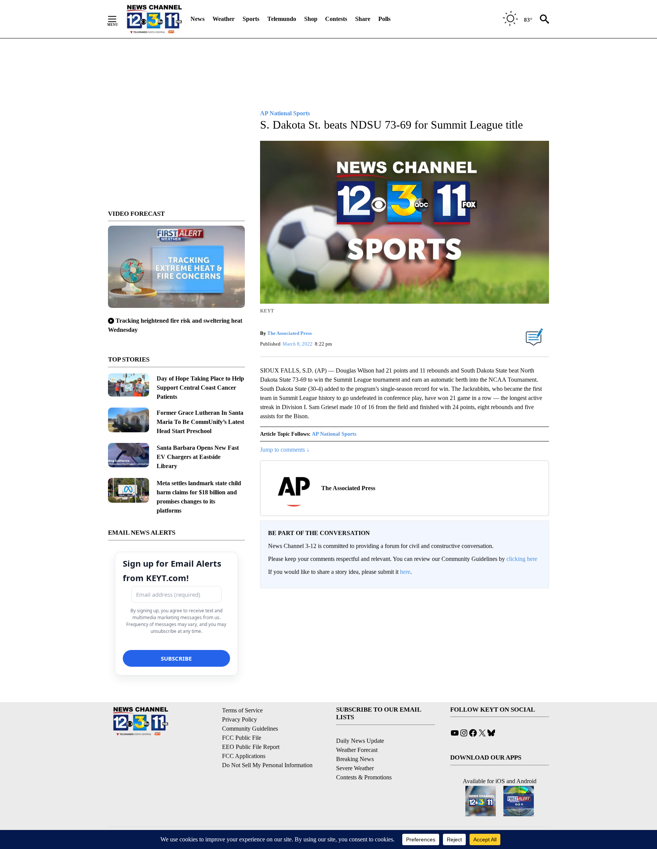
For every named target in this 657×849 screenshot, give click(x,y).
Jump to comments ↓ (284, 449)
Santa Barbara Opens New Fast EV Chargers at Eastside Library (198, 456)
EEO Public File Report (250, 747)
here (405, 572)
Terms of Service (242, 710)
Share (362, 19)
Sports (251, 19)
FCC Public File (241, 737)
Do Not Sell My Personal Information (267, 765)
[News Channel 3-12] (154, 19)
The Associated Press (289, 333)
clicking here (521, 559)
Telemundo (281, 19)
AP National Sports (334, 434)
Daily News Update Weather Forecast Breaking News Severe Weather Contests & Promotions (364, 759)
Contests (336, 19)
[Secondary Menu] (118, 19)
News (197, 19)
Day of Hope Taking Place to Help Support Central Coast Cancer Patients (200, 387)
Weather (224, 19)
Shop (310, 19)
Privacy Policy (239, 719)
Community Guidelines (250, 728)
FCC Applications (243, 756)
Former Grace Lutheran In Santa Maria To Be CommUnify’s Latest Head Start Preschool (200, 421)
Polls (384, 19)
